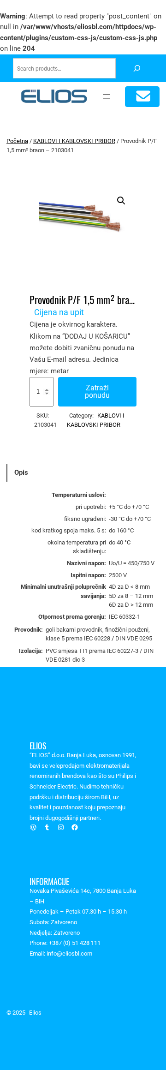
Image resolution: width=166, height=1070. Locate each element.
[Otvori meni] (106, 96)
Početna (17, 140)
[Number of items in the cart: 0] (142, 96)
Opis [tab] (21, 472)
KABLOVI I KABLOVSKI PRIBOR (74, 140)
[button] (121, 200)
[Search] (136, 68)
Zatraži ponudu (97, 391)
